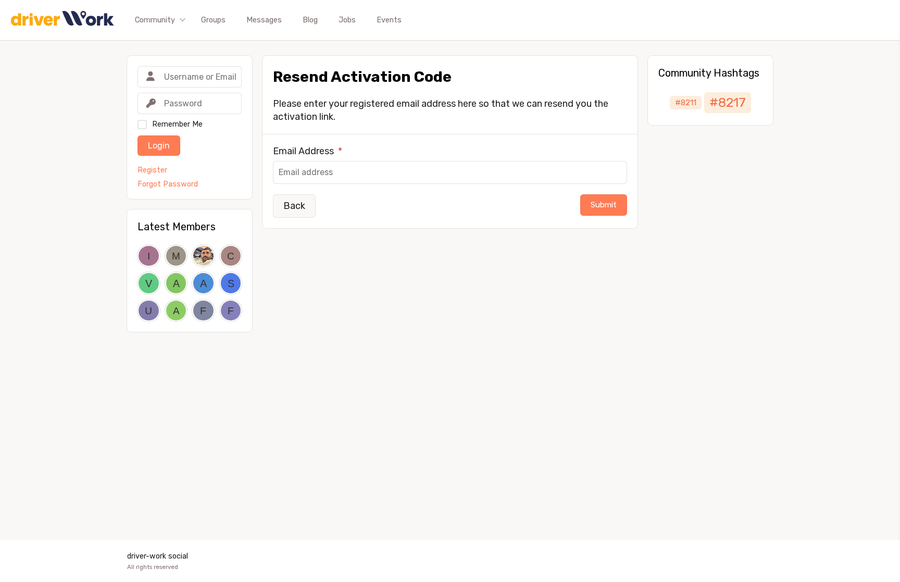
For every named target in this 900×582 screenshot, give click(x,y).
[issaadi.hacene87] (149, 256)
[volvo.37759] (149, 283)
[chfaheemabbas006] (231, 256)
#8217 (727, 102)
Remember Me (177, 124)
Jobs (347, 19)
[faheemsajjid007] (231, 311)
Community (155, 19)
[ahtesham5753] (176, 311)
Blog (310, 19)
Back (294, 206)
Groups (213, 19)
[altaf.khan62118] (176, 283)
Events (389, 19)
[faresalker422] (203, 311)
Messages (264, 19)
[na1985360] (203, 256)
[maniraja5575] (176, 256)
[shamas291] (231, 283)
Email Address (307, 151)
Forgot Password (168, 184)
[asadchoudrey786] (203, 283)
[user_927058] (149, 311)
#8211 (685, 102)
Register (152, 170)
